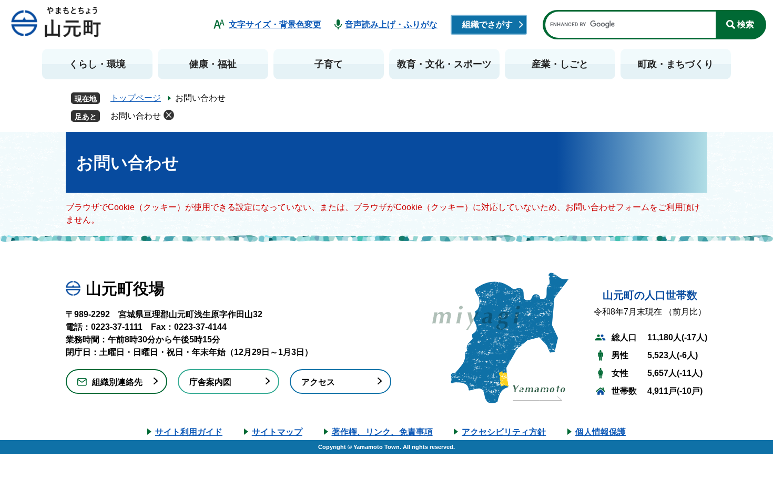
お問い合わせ (135, 115)
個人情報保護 (600, 431)
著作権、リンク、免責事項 (382, 431)
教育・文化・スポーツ (444, 64)
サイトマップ (277, 431)
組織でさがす (487, 24)
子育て (328, 64)
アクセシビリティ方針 (504, 431)
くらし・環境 (97, 64)
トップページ (135, 97)
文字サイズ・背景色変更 (275, 24)
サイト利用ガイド (188, 431)
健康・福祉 (213, 64)
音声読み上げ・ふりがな (391, 24)
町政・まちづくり (676, 64)
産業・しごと (560, 64)
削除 (169, 115)
